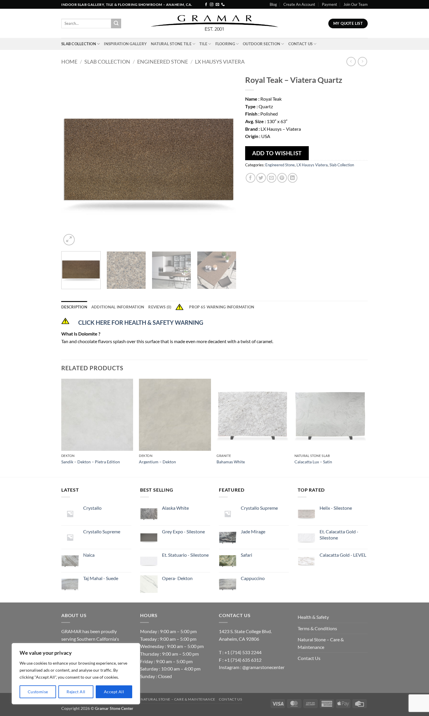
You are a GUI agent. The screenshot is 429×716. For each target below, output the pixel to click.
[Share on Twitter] (261, 178)
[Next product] (350, 61)
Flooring (225, 43)
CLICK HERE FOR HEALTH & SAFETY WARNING (140, 322)
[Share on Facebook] (250, 178)
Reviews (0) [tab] (159, 307)
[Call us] (223, 5)
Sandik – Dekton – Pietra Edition (90, 461)
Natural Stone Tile (171, 43)
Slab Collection (78, 43)
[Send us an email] (217, 5)
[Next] (225, 159)
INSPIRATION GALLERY (125, 43)
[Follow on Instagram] (211, 5)
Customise (38, 691)
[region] (76, 673)
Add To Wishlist (277, 153)
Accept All (114, 691)
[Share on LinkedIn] (292, 178)
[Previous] (72, 159)
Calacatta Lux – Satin (313, 461)
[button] (69, 239)
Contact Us (300, 43)
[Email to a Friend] (271, 178)
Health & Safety (313, 617)
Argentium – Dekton (157, 461)
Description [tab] (74, 307)
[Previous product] (362, 61)
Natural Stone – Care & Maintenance (321, 643)
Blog (273, 4)
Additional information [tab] (117, 307)
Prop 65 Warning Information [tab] (221, 307)
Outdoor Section (261, 43)
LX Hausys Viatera (220, 61)
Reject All (76, 691)
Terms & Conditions (317, 628)
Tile (203, 43)
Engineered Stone (162, 61)
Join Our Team (355, 4)
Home (69, 61)
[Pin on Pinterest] (282, 178)
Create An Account (299, 4)
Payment (329, 4)
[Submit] (116, 24)
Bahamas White (231, 461)
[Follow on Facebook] (206, 5)
